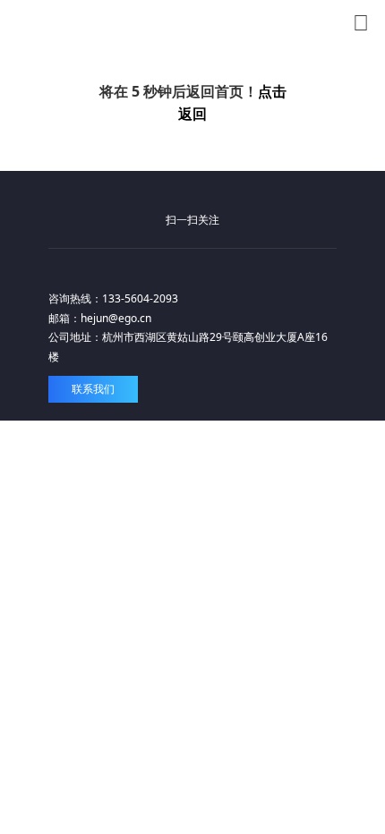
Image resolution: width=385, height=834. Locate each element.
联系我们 (93, 388)
